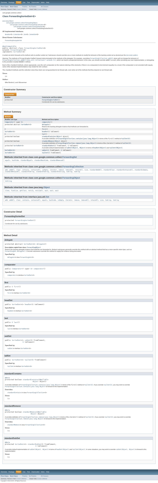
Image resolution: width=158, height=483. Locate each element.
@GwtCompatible (9, 46)
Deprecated (35, 2)
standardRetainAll (12, 171)
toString (8, 181)
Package (11, 2)
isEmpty (45, 170)
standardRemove (48, 141)
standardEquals (26, 160)
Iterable (7, 34)
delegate (45, 124)
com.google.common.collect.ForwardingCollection (26, 25)
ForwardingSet (16, 50)
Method (24, 9)
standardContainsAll (124, 170)
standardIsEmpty (141, 170)
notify (30, 190)
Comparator (9, 122)
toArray (69, 171)
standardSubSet (48, 146)
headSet (45, 131)
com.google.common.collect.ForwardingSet (28, 26)
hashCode (15, 160)
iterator (53, 170)
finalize (14, 190)
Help (47, 2)
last (43, 134)
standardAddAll (96, 170)
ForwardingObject (71, 178)
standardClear (109, 170)
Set (25, 34)
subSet (44, 150)
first (44, 129)
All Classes (44, 7)
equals (7, 160)
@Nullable (44, 380)
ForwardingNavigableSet (13, 40)
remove (61, 170)
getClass (23, 190)
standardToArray (27, 171)
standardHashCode (41, 160)
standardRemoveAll (57, 160)
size (86, 170)
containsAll (35, 170)
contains (25, 170)
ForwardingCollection (73, 166)
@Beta (7, 378)
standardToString (58, 171)
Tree (28, 2)
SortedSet (32, 34)
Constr (19, 9)
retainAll (79, 170)
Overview (4, 2)
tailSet (45, 153)
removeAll (69, 170)
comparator (46, 122)
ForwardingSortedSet (33, 48)
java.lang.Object (7, 21)
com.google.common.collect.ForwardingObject (21, 23)
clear (18, 170)
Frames (24, 7)
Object (59, 136)
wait (46, 190)
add (6, 170)
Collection (16, 34)
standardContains (49, 136)
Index (43, 2)
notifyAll (39, 190)
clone (7, 190)
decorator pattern (132, 55)
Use (24, 2)
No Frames (32, 7)
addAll (11, 170)
